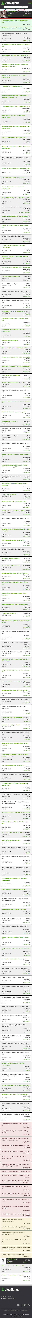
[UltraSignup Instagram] (25, 1304)
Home (4, 1314)
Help (23, 1314)
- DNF (15, 1145)
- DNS (14, 1227)
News (15, 1314)
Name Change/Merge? (18, 10)
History (25, 15)
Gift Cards (9, 1314)
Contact (27, 1314)
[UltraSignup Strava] (29, 1304)
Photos (10, 15)
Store (19, 1314)
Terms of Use (13, 1316)
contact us (10, 1296)
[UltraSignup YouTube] (18, 1304)
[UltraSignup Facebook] (21, 1304)
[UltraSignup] (10, 2)
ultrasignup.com (10, 1298)
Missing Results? (5, 10)
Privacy (20, 1316)
